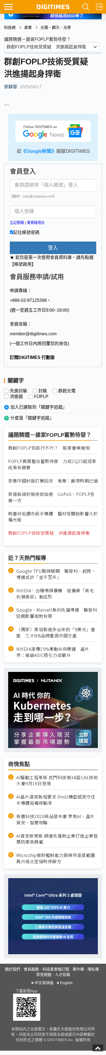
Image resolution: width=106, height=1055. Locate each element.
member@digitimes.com (33, 333)
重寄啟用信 (36, 223)
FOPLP (41, 397)
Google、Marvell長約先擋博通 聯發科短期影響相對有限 (56, 613)
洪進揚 (16, 397)
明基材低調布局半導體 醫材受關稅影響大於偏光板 (53, 517)
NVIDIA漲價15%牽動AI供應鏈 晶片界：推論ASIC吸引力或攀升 (52, 652)
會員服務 (31, 969)
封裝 (42, 391)
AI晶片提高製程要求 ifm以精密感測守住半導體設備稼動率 (55, 800)
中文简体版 (44, 983)
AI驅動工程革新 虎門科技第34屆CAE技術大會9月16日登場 (57, 780)
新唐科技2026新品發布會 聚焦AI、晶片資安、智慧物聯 (55, 819)
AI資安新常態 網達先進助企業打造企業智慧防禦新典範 (57, 839)
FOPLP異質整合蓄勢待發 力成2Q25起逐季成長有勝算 (52, 464)
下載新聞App (26, 991)
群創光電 (67, 391)
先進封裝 (18, 391)
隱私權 (93, 969)
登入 (53, 248)
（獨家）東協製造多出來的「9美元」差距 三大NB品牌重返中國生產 (55, 632)
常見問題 (43, 974)
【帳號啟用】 (23, 264)
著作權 (78, 969)
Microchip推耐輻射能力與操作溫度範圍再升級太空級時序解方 (55, 858)
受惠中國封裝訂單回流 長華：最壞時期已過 (53, 481)
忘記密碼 (17, 223)
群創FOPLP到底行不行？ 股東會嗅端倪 (49, 448)
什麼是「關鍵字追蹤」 (32, 418)
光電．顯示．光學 (55, 27)
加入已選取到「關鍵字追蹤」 (38, 407)
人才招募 (62, 974)
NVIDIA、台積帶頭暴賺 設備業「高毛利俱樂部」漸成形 (55, 593)
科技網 (9, 27)
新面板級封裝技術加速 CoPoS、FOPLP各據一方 (51, 497)
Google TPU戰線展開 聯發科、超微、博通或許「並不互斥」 (56, 574)
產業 (28, 27)
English (66, 983)
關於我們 (12, 969)
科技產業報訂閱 (55, 969)
